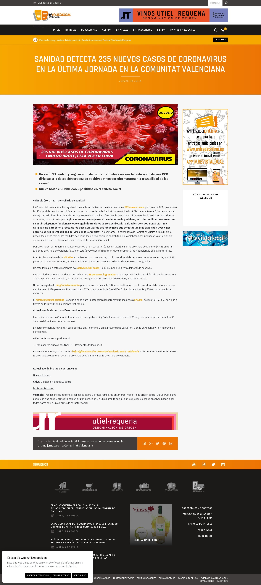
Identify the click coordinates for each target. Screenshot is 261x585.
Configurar (80, 575)
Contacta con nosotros (197, 508)
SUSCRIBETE (205, 536)
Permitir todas (61, 575)
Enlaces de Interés (200, 523)
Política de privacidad (99, 578)
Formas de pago (167, 578)
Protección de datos (123, 578)
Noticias (70, 29)
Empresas (122, 29)
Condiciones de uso (188, 578)
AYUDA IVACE (205, 530)
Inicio (57, 29)
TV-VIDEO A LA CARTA (182, 29)
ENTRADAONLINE (142, 29)
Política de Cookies (146, 578)
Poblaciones (89, 29)
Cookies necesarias (38, 575)
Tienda (161, 29)
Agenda (106, 29)
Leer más (220, 40)
